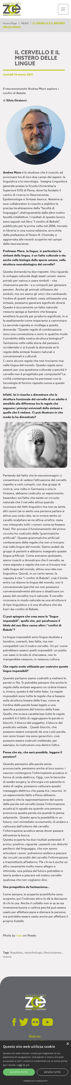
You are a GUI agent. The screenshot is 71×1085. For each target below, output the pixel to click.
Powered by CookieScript (35, 1081)
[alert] (35, 1062)
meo (19, 935)
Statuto (35, 1036)
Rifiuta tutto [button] (52, 1072)
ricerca (7, 956)
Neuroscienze (53, 952)
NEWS (24, 23)
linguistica (16, 952)
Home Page (10, 23)
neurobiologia (33, 952)
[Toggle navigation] (63, 9)
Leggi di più (23, 1064)
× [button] (67, 1043)
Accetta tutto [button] (19, 1072)
